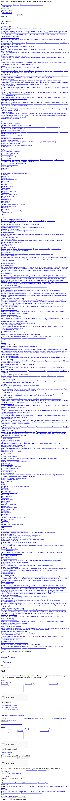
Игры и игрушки (25, 115)
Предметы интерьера (20, 224)
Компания (52, 729)
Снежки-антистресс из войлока (31, 282)
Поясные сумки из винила (25, 268)
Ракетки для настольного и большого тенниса (15, 301)
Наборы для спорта (19, 57)
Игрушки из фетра (23, 277)
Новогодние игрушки (58, 278)
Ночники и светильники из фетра (11, 280)
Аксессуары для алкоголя (8, 76)
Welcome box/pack (32, 791)
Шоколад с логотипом (7, 142)
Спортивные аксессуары (32, 57)
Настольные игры (13, 231)
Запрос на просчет (6, 526)
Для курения (20, 82)
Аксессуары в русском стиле (10, 81)
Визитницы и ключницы (53, 81)
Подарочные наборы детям (50, 115)
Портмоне (57, 87)
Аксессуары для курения (8, 234)
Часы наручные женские (26, 64)
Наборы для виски (17, 221)
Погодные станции (56, 240)
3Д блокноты (5, 326)
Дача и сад (4, 49)
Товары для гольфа (42, 300)
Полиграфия (4, 463)
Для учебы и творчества (58, 113)
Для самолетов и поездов (53, 52)
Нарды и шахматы (31, 336)
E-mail (20, 731)
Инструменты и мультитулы (18, 46)
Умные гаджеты (61, 34)
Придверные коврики (7, 308)
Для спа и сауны (51, 49)
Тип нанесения (29, 718)
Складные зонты (34, 67)
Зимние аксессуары (44, 92)
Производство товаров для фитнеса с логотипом (45, 301)
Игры (58, 49)
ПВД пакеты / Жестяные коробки (11, 311)
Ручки (10, 245)
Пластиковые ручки (40, 104)
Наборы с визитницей (33, 87)
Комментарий (53, 684)
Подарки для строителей (16, 259)
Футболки (27, 94)
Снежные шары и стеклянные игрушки (35, 287)
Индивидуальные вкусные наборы (46, 142)
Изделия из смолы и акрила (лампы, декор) (50, 306)
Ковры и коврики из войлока (38, 277)
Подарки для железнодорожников (31, 257)
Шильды (66, 43)
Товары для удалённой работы (54, 71)
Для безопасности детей (43, 113)
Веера (15, 290)
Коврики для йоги (32, 303)
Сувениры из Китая (7, 572)
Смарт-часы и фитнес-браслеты (46, 34)
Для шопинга (31, 109)
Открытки (4, 328)
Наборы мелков (5, 104)
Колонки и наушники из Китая (10, 295)
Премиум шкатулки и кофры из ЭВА (33, 311)
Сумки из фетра (47, 282)
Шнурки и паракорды (53, 290)
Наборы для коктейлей (48, 221)
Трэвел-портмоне (19, 227)
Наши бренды (22, 786)
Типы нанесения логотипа (34, 5)
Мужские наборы (20, 87)
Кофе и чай (4, 28)
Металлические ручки (21, 102)
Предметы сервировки (34, 224)
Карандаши (4, 102)
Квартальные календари (15, 161)
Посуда (34, 77)
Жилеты (35, 92)
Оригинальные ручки (26, 104)
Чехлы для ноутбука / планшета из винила (50, 270)
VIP (2, 527)
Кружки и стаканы (26, 77)
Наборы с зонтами (23, 67)
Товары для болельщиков (48, 57)
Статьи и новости (11, 786)
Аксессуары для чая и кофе (53, 76)
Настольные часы (37, 240)
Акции (3, 788)
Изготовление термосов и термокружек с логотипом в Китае (31, 320)
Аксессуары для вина (23, 76)
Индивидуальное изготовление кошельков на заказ (16, 145)
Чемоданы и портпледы (36, 227)
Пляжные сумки (57, 109)
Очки (12, 84)
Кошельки (15, 278)
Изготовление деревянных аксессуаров (48, 127)
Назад (3, 749)
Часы (25, 99)
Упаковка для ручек (17, 105)
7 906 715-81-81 (7, 13)
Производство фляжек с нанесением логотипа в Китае (46, 318)
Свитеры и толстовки (17, 94)
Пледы (63, 49)
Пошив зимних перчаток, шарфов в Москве (54, 132)
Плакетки (29, 43)
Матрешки (22, 336)
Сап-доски (4, 300)
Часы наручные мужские (8, 89)
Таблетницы (44, 84)
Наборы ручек (15, 104)
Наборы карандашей (49, 102)
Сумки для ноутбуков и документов (24, 254)
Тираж (3, 718)
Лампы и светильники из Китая (56, 293)
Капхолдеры (4, 267)
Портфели (66, 109)
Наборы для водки (6, 249)
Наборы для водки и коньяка (32, 221)
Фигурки (36, 283)
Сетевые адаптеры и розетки (27, 34)
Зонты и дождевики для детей (10, 115)
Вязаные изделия (6, 331)
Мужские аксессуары (44, 234)
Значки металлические (34, 290)
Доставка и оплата (6, 5)
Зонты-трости (12, 67)
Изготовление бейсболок (8, 133)
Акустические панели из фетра (41, 275)
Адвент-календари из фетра (9, 275)
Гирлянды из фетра (57, 275)
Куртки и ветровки (56, 92)
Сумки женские (6, 64)
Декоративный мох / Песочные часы (25, 306)
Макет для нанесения (59, 718)
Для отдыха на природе (28, 49)
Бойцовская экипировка (45, 303)
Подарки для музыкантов (50, 257)
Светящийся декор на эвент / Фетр (11, 287)
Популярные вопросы (45, 791)
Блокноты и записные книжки (10, 97)
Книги (33, 326)
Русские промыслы (22, 250)
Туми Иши (41, 336)
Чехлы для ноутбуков (50, 283)
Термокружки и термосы (44, 77)
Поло (8, 94)
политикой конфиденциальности (36, 770)
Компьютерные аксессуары (36, 33)
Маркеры (11, 102)
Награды (8, 43)
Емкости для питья (6, 57)
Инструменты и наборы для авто (25, 39)
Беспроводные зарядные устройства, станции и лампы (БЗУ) (20, 31)
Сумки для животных (7, 323)
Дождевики (4, 67)
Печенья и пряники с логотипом (25, 142)
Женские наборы (6, 62)
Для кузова (4, 39)
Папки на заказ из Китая (15, 328)
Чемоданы (50, 254)
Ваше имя (4, 684)
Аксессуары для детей (7, 113)
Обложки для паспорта (52, 82)
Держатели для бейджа (27, 97)
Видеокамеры (43, 31)
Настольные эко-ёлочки (43, 278)
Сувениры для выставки (19, 791)
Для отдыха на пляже (14, 49)
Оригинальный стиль (27, 793)
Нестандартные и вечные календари (53, 326)
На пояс (49, 109)
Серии (16, 71)
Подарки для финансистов (32, 259)
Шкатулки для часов (23, 89)
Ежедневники (39, 97)
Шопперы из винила (7, 272)
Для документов (6, 109)
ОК (48, 770)
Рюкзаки (3, 110)
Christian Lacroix (6, 237)
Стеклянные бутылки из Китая (54, 311)
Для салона (11, 39)
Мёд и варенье (12, 28)
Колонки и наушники (21, 33)
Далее (3, 727)
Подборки (4, 484)
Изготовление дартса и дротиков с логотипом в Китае (29, 338)
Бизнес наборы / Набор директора (19, 326)
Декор (2, 46)
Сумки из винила (31, 270)
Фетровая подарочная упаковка (23, 283)
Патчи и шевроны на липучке (40, 280)
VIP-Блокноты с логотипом (9, 240)
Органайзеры (49, 87)
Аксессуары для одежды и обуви (29, 81)
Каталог (3, 343)
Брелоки (42, 81)
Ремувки (43, 290)
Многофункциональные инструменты (48, 39)
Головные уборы (19, 92)
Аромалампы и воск (7, 306)
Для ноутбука (15, 109)
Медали (3, 43)
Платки (65, 62)
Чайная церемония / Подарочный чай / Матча (15, 318)
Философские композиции (27, 231)
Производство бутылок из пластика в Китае (14, 313)
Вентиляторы (22, 290)
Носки (17, 331)
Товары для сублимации (36, 71)
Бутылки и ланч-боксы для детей (25, 113)
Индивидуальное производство (10, 437)
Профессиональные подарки (54, 43)
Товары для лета (24, 71)
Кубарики (38, 326)
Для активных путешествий (36, 52)
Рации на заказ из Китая (24, 293)
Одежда (42, 87)
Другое (7, 46)
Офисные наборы (13, 99)
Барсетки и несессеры (7, 87)
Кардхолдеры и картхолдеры (18, 267)
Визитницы (20, 234)
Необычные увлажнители (9, 293)
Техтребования (54, 786)
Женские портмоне (17, 62)
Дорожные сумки (41, 109)
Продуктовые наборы (24, 28)
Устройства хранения (7, 36)
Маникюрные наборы (55, 62)
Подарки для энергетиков (49, 259)
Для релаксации (41, 49)
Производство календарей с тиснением (27, 160)
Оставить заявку (6, 21)
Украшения (14, 64)
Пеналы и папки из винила (49, 267)
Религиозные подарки (21, 84)
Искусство (31, 46)
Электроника (18, 242)
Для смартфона (9, 33)
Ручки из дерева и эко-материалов (57, 104)
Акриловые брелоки (7, 290)
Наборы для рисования (35, 102)
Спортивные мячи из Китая (57, 300)
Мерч (13, 331)
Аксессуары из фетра (24, 275)
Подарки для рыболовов (40, 249)
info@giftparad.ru (6, 6)
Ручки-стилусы (5, 105)
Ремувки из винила (7, 270)
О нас (14, 5)
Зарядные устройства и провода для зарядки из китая (36, 295)
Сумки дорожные (41, 254)
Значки (27, 82)
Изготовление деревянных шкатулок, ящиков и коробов (18, 127)
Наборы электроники (52, 33)
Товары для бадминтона (15, 300)
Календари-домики (29, 161)
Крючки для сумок (42, 62)
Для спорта (23, 109)
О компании (4, 796)
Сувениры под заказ (59, 791)
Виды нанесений (6, 791)
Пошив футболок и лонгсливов (30, 132)
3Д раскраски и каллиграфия (10, 336)
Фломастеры (27, 105)
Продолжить (5, 680)
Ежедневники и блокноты (9, 277)
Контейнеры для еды (13, 77)
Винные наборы (6, 221)
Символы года (17, 282)
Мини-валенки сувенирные (27, 278)
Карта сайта (63, 786)
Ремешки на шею (34, 84)
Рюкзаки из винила (19, 270)
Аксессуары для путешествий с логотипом (14, 52)
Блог (17, 5)
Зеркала (26, 62)
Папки (21, 99)
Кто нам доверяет (32, 786)
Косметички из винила (34, 267)
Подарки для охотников (25, 249)
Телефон (29, 684)
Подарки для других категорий (10, 257)
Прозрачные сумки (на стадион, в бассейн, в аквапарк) (51, 268)
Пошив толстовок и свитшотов (10, 132)
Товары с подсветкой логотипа (26, 72)
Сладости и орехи (36, 28)
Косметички (33, 62)
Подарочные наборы (38, 43)
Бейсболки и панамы (7, 92)
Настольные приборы (18, 43)
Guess (16, 237)
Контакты (23, 5)
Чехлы (41, 283)
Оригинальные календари (48, 160)
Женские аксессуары (30, 234)
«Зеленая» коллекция (7, 71)
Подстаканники (6, 250)
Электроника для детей (18, 117)
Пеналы (52, 280)
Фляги (27, 227)
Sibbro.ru (25, 798)
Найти (20, 14)
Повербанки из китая (39, 293)
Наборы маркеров (61, 102)
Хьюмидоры (64, 87)
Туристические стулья (21, 323)
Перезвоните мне (23, 758)
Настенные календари (7, 160)
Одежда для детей (36, 115)
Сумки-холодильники (13, 110)
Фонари (16, 36)
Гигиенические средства (8, 82)
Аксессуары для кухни (38, 76)
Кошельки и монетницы (36, 82)
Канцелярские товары (50, 97)
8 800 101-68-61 (7, 10)
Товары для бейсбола (29, 300)
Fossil (12, 237)
